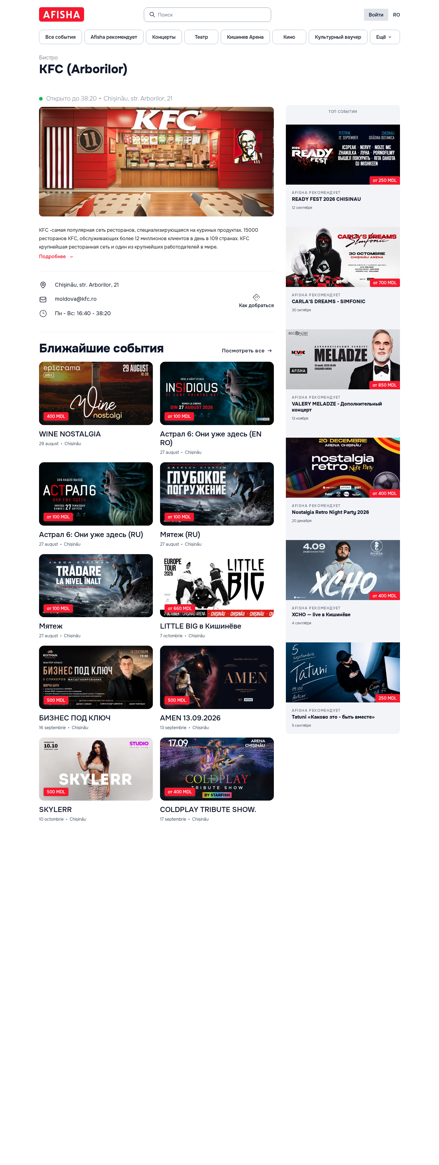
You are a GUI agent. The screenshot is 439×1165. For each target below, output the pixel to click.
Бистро (48, 57)
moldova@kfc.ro (76, 299)
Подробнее (52, 256)
